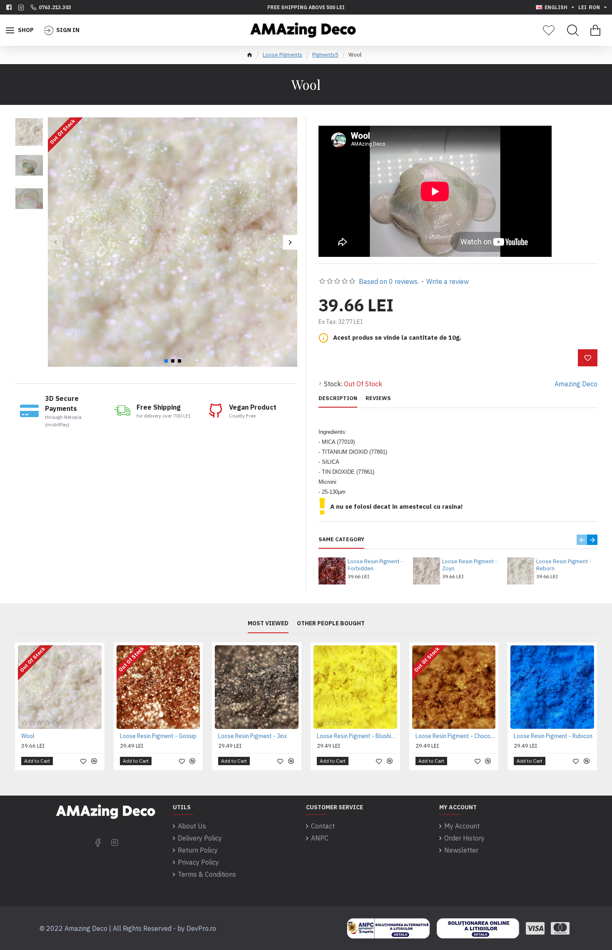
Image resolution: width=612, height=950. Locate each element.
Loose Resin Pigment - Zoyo (469, 565)
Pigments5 (325, 54)
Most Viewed (268, 623)
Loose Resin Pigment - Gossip (158, 736)
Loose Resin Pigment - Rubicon (553, 736)
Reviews (378, 398)
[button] (55, 242)
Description (337, 398)
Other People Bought (331, 623)
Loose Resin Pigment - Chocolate (455, 736)
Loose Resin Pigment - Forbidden (375, 565)
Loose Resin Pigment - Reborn (563, 565)
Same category (341, 539)
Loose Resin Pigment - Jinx (252, 736)
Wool (28, 736)
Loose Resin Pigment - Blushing (357, 736)
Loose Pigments (282, 54)
